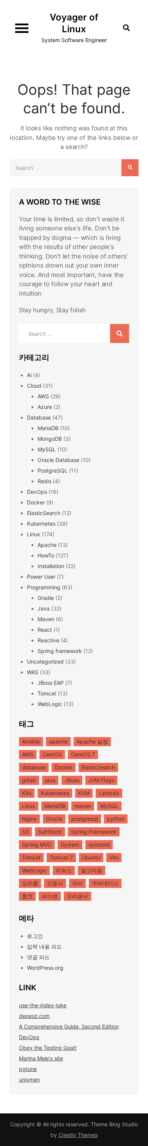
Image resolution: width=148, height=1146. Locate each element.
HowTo (46, 555)
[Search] (130, 167)
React (45, 629)
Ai (29, 375)
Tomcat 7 (61, 857)
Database (39, 417)
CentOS (52, 754)
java (50, 780)
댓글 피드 (38, 957)
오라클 (30, 883)
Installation (51, 566)
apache (58, 741)
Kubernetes (41, 523)
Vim (113, 857)
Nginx (29, 819)
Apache (47, 545)
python (115, 819)
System (70, 844)
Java (44, 608)
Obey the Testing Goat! (48, 1047)
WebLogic (50, 704)
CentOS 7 (83, 754)
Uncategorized (45, 661)
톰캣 (27, 896)
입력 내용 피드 (44, 946)
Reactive (48, 640)
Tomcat (47, 693)
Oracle (54, 819)
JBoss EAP (51, 682)
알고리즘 (91, 870)
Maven (46, 619)
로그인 (35, 936)
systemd (99, 844)
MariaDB (48, 428)
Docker (36, 502)
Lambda (109, 793)
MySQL (47, 449)
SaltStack (50, 831)
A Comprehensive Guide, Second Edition (69, 1026)
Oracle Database (58, 460)
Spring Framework (94, 831)
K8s (26, 793)
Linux (33, 534)
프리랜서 (77, 896)
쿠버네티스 (105, 883)
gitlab (29, 780)
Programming (43, 587)
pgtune (28, 1069)
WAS (32, 672)
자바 (77, 883)
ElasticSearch (43, 513)
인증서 (55, 883)
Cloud (34, 385)
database (34, 767)
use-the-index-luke (42, 1005)
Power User (41, 576)
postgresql (84, 819)
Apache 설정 (92, 741)
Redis (44, 481)
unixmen (29, 1079)
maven (82, 806)
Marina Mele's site (41, 1058)
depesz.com (34, 1016)
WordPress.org (45, 967)
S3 (25, 831)
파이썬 (50, 896)
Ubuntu (91, 857)
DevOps (37, 491)
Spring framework (60, 651)
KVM (84, 793)
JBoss (72, 780)
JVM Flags (101, 780)
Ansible (31, 741)
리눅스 (64, 870)
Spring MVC (37, 844)
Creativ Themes (78, 1135)
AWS (43, 396)
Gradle (46, 598)
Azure (45, 407)
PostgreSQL (53, 470)
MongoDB (50, 438)
